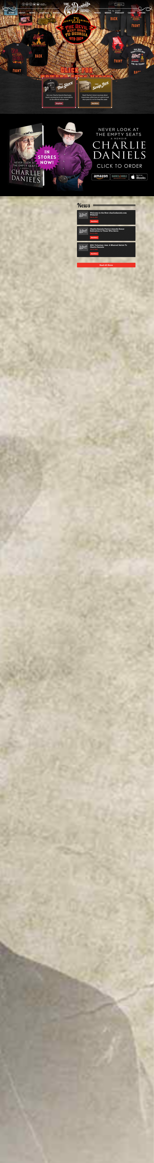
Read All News (106, 265)
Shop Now (59, 103)
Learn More (11, 55)
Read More (95, 103)
